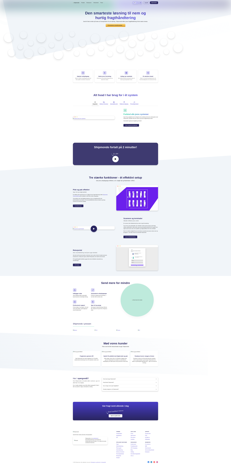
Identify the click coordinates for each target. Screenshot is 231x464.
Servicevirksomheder (149, 449)
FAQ (146, 435)
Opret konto (133, 435)
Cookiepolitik (103, 462)
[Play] (115, 159)
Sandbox (133, 439)
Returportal (118, 455)
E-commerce (148, 444)
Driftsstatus (147, 439)
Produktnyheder (134, 446)
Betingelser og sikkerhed (95, 462)
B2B (146, 446)
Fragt (117, 444)
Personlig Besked (120, 453)
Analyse (118, 457)
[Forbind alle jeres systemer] (94, 118)
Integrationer (119, 435)
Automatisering (119, 449)
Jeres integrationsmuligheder (131, 125)
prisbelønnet (95, 438)
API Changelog (134, 448)
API (117, 437)
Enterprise (147, 451)
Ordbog (132, 451)
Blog (132, 449)
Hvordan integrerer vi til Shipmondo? (111, 389)
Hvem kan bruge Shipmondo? (109, 378)
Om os (132, 455)
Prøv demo (133, 437)
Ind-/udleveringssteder (135, 453)
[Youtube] (154, 462)
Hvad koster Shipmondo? (108, 382)
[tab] (95, 103)
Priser (101, 2)
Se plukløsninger (78, 205)
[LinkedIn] (151, 462)
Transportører (119, 433)
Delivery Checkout (120, 451)
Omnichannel (148, 448)
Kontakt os (147, 437)
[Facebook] (148, 462)
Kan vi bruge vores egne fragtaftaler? (111, 385)
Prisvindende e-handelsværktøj (115, 25)
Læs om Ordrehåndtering (130, 236)
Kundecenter (148, 433)
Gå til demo (77, 264)
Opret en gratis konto (115, 415)
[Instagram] (157, 462)
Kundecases (133, 444)
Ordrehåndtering (119, 446)
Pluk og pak (118, 448)
